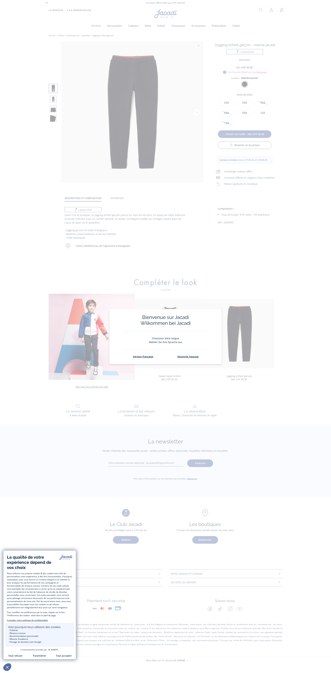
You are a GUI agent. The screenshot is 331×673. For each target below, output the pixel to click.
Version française (143, 356)
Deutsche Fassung (188, 356)
